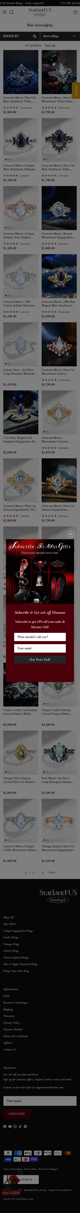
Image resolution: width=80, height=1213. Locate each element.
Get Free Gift (40, 659)
